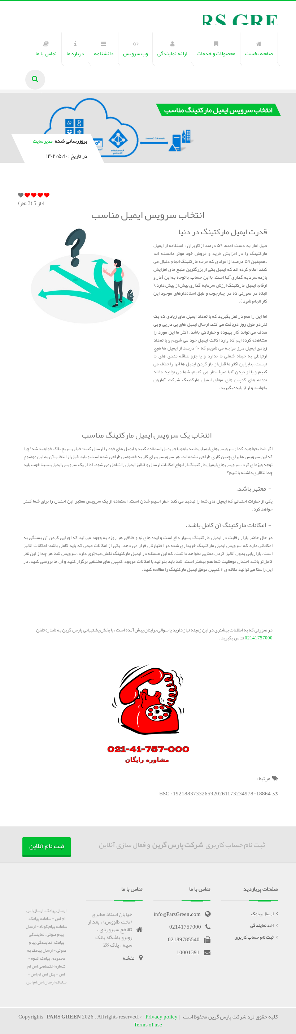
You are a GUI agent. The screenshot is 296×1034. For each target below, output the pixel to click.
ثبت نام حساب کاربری (254, 937)
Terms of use (148, 1024)
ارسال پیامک (262, 913)
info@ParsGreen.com (177, 914)
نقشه (129, 957)
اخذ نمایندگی (262, 925)
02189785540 (184, 939)
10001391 (188, 952)
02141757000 (258, 638)
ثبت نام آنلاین (46, 845)
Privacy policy (161, 1016)
